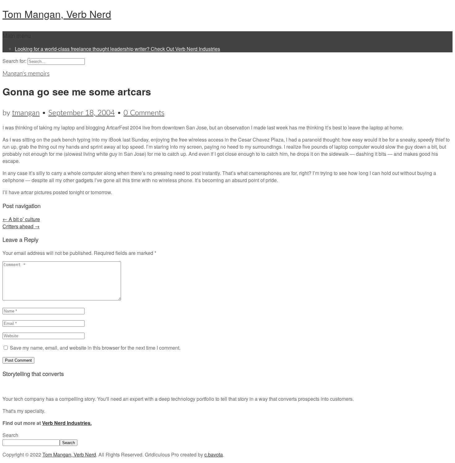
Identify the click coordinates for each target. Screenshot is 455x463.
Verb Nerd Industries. (67, 422)
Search (10, 435)
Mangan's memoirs (26, 74)
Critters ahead (21, 226)
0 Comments (144, 113)
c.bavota (213, 454)
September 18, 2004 (81, 113)
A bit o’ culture (21, 219)
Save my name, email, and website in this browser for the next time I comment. (95, 347)
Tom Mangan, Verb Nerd (56, 14)
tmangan (26, 113)
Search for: (14, 60)
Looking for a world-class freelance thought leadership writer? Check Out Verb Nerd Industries (117, 48)
